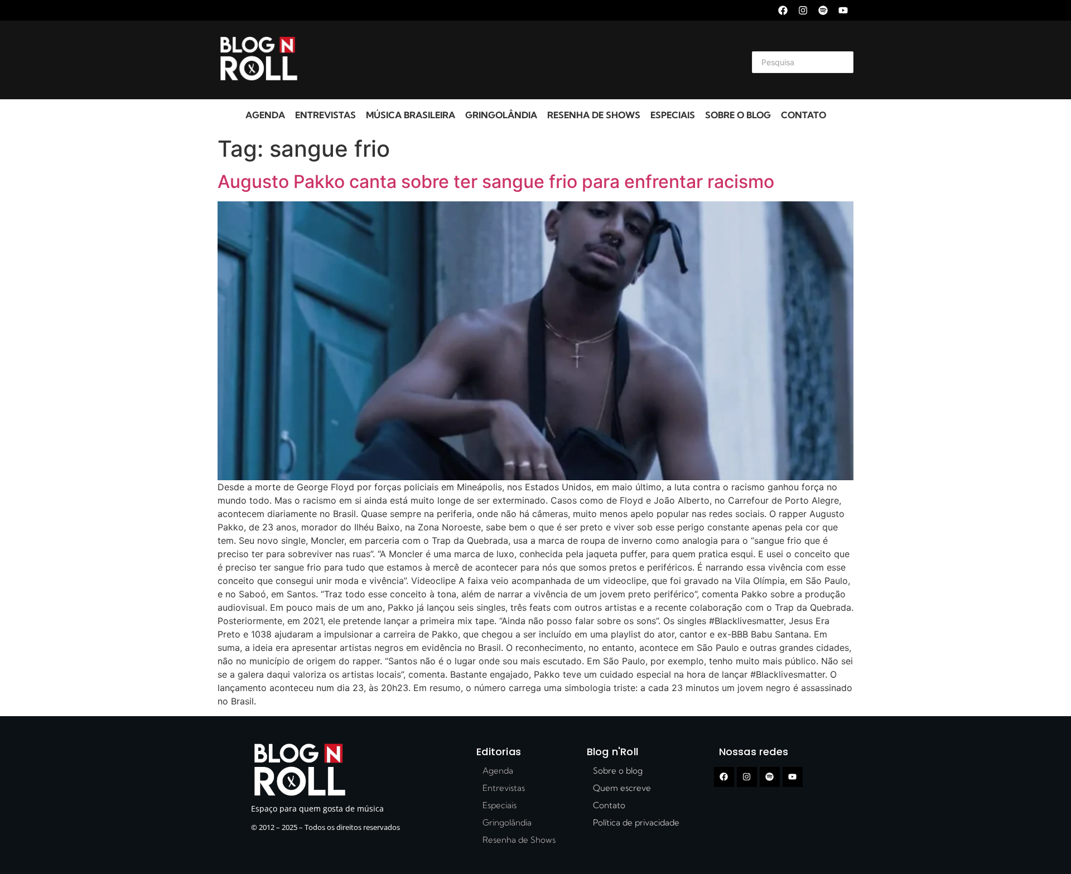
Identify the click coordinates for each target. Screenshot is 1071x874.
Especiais (672, 114)
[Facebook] (783, 10)
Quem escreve (622, 788)
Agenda (265, 114)
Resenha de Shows (593, 114)
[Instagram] (803, 10)
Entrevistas (325, 114)
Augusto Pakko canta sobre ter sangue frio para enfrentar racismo (496, 181)
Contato (803, 114)
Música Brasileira (410, 114)
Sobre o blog (738, 114)
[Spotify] (823, 10)
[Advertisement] (522, 60)
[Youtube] (843, 10)
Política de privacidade (636, 822)
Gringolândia (501, 114)
